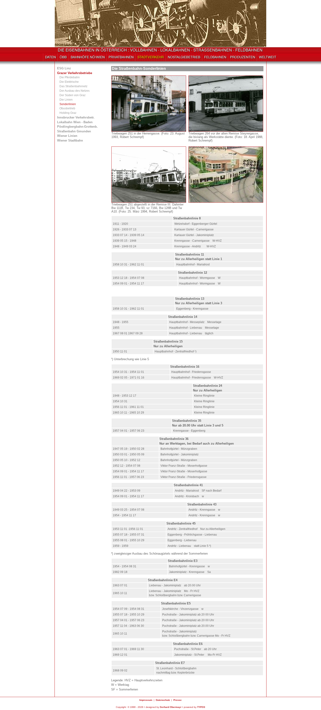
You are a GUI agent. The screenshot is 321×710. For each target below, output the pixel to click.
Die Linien (66, 99)
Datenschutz (163, 700)
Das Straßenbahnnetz (73, 86)
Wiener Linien (67, 136)
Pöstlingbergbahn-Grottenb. (77, 126)
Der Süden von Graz (72, 95)
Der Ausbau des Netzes (74, 90)
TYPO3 (201, 707)
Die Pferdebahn (69, 77)
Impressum (145, 700)
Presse (177, 700)
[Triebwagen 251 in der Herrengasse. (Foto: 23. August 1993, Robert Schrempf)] (148, 130)
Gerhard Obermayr (170, 707)
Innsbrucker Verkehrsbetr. (75, 117)
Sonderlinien (67, 104)
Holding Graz (67, 112)
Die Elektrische (69, 81)
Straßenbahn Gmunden (74, 131)
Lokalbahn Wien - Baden (75, 122)
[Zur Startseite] (160, 51)
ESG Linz (64, 68)
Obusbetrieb (67, 108)
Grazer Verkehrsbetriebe (74, 73)
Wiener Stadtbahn (70, 140)
